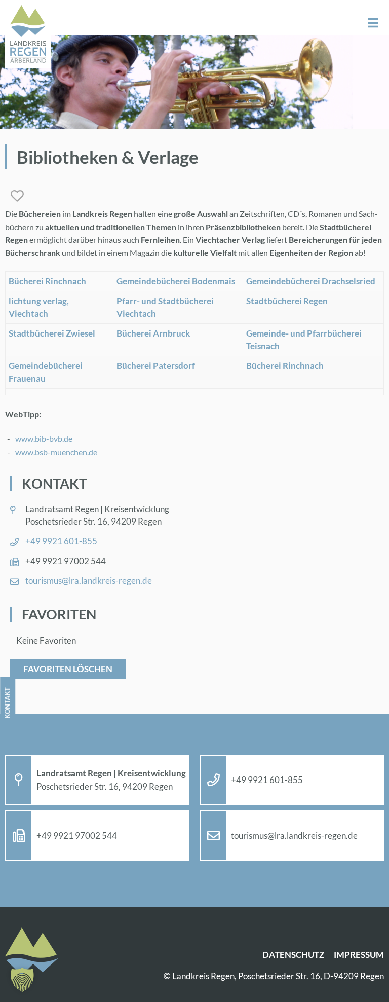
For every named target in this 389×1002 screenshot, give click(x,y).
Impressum (359, 954)
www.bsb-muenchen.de (56, 452)
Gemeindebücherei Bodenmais (175, 281)
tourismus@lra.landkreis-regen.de (88, 580)
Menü (373, 23)
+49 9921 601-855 (61, 541)
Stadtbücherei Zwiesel (52, 333)
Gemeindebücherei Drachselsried (310, 281)
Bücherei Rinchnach (47, 281)
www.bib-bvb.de (43, 438)
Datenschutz (293, 954)
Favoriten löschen (67, 668)
